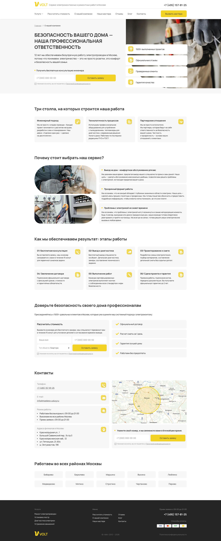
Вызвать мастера (173, 13)
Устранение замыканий (44, 524)
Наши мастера (99, 521)
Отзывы (121, 514)
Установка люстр (41, 517)
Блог (120, 518)
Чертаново (141, 484)
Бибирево (48, 474)
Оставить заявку (95, 78)
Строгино (110, 484)
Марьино (110, 474)
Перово (172, 484)
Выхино (141, 474)
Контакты (122, 521)
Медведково (48, 484)
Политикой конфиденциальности (78, 84)
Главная (37, 25)
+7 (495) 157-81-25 (175, 5)
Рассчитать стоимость (102, 514)
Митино (79, 484)
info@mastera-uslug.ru (48, 400)
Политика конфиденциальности (173, 534)
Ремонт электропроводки (45, 514)
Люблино (172, 474)
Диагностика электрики (44, 520)
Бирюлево (79, 474)
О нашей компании (101, 518)
